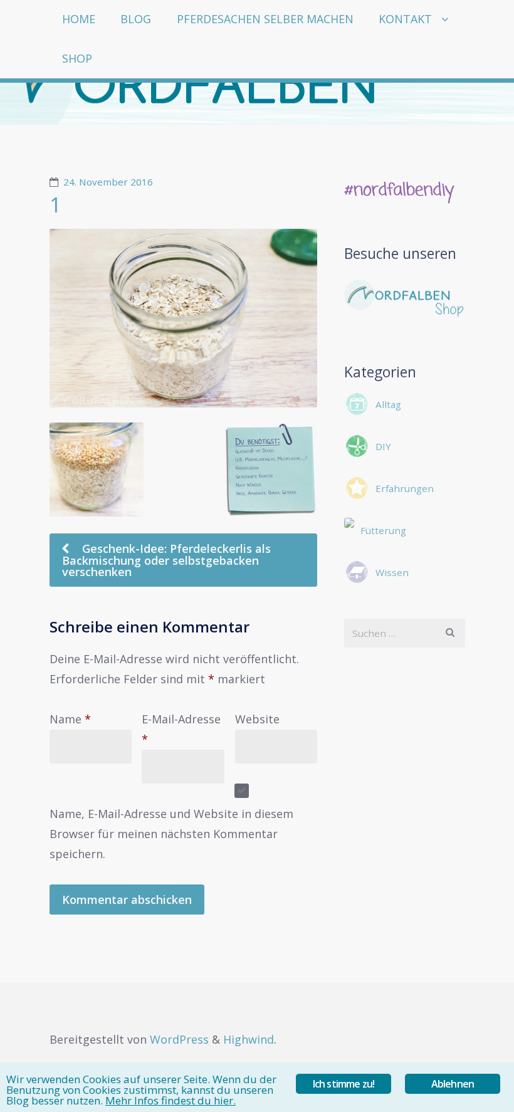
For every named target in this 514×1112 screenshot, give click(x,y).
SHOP (77, 58)
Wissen (392, 572)
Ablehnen (453, 1084)
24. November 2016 (108, 182)
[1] (184, 318)
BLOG (135, 18)
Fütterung (383, 530)
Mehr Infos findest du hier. (170, 1100)
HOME (78, 18)
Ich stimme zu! (344, 1084)
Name (70, 718)
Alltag (388, 404)
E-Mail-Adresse (181, 729)
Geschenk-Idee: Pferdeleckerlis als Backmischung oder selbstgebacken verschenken (166, 560)
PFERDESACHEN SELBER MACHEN (265, 18)
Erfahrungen (404, 488)
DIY (383, 446)
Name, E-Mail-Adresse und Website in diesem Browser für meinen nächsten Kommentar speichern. (171, 833)
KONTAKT (405, 18)
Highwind (248, 1039)
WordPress (179, 1039)
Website (257, 718)
